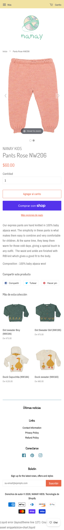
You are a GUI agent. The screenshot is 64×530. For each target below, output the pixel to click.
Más (9, 4)
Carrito (57, 4)
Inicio (5, 51)
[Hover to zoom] (32, 95)
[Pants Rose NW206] (30, 140)
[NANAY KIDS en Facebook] (24, 456)
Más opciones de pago (32, 215)
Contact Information (32, 428)
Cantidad (8, 174)
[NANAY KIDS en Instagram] (40, 456)
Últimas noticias (32, 408)
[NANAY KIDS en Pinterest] (32, 456)
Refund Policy (32, 437)
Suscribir (53, 483)
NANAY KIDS (38, 494)
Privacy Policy (32, 432)
